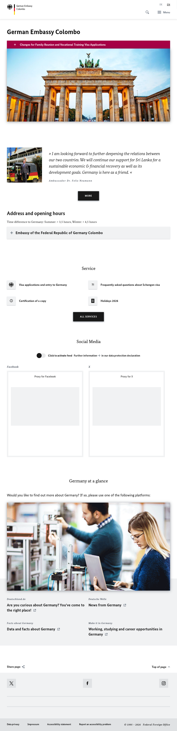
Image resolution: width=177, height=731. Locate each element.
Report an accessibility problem (95, 724)
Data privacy (13, 724)
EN (168, 4)
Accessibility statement (59, 724)
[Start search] (146, 10)
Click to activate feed (60, 355)
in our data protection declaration (120, 355)
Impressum (33, 724)
